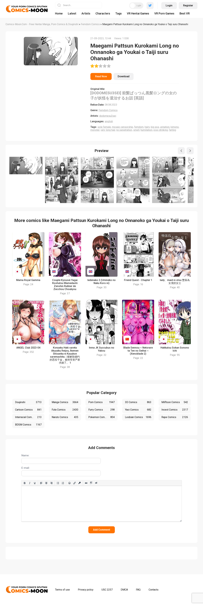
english (109, 121)
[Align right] (51, 483)
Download (123, 76)
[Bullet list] (58, 483)
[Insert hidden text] (96, 483)
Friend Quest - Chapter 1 (138, 280)
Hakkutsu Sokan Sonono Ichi (174, 349)
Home (59, 13)
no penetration (124, 129)
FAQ (138, 589)
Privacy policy (85, 589)
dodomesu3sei (107, 115)
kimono (175, 126)
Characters (102, 13)
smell (136, 129)
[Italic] (29, 483)
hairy (147, 126)
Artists (86, 13)
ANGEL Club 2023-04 (28, 347)
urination (165, 126)
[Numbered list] (63, 483)
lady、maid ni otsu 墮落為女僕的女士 (175, 282)
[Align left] (41, 483)
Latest (72, 13)
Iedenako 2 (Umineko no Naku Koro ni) (101, 282)
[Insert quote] (86, 483)
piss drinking (161, 129)
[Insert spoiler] (91, 483)
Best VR (185, 13)
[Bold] (24, 483)
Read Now (101, 76)
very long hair (108, 129)
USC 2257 (107, 589)
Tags (118, 13)
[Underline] (35, 483)
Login (169, 5)
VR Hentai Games (138, 13)
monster (94, 129)
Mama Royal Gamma (28, 280)
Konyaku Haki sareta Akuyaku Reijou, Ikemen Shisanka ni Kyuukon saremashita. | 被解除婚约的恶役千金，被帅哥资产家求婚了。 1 (65, 355)
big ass (155, 126)
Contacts (153, 589)
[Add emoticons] (69, 483)
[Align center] (46, 483)
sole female (104, 126)
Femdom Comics (108, 110)
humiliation (146, 129)
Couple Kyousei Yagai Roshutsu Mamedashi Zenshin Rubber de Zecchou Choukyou (65, 285)
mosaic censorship (122, 126)
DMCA (124, 589)
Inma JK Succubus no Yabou (101, 349)
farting (172, 129)
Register (188, 5)
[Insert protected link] (79, 483)
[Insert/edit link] (74, 483)
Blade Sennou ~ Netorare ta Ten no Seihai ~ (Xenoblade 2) (138, 350)
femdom (139, 126)
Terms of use (62, 589)
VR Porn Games (164, 13)
